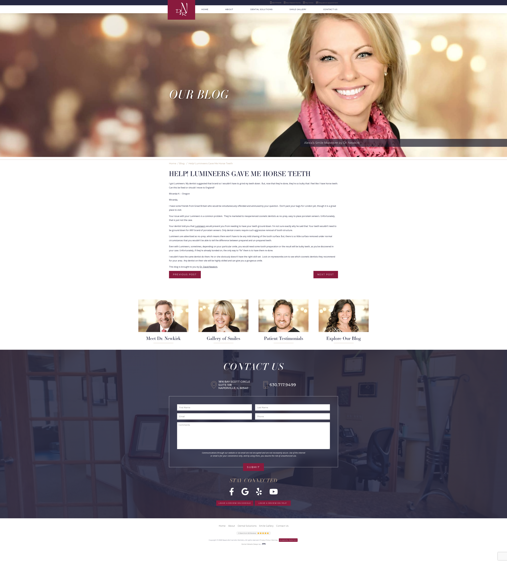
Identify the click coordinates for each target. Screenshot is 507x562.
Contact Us (330, 9)
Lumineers (200, 226)
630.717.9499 (283, 384)
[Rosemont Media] (263, 544)
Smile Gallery (298, 9)
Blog (182, 163)
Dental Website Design (249, 544)
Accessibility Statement (288, 540)
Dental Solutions (261, 9)
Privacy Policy (265, 540)
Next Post (325, 274)
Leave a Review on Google (235, 503)
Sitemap (274, 540)
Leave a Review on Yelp (273, 503)
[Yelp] (259, 491)
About (229, 9)
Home (204, 9)
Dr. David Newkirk (208, 266)
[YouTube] (274, 491)
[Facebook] (232, 491)
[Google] (245, 491)
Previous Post (185, 274)
